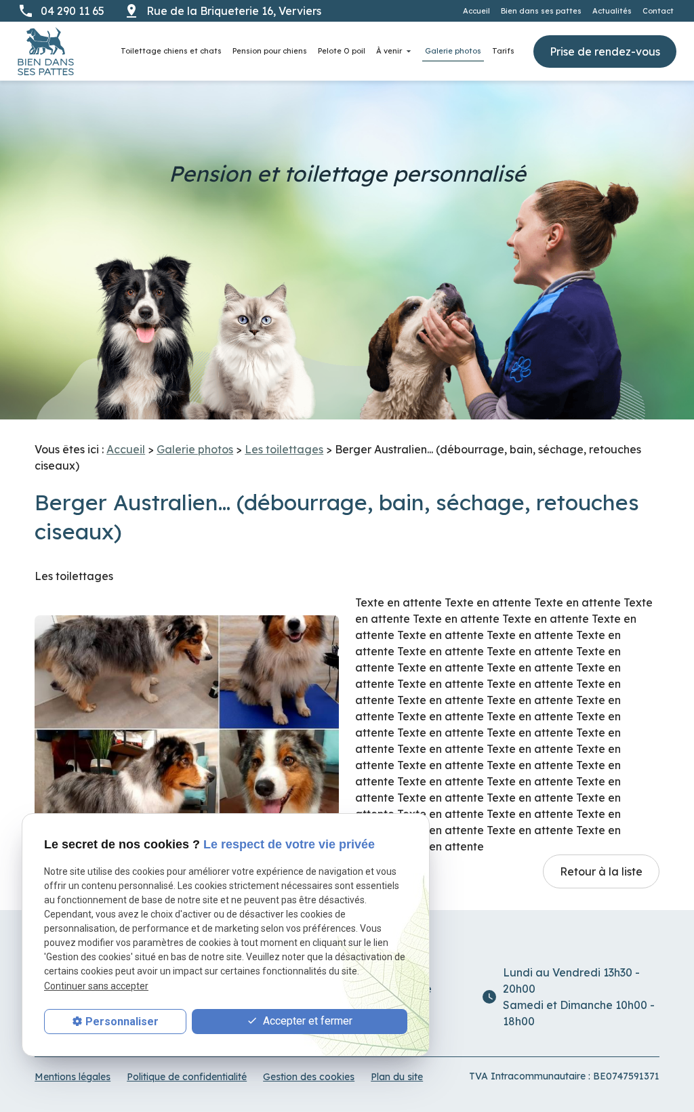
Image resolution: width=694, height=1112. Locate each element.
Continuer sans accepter (96, 986)
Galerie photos (453, 51)
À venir (389, 51)
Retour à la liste (601, 871)
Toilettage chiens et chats (171, 51)
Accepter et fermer (306, 1020)
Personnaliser (122, 1021)
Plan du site (397, 1077)
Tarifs (503, 51)
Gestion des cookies (308, 1077)
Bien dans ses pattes (541, 11)
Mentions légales (72, 1077)
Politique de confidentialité (187, 1077)
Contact (658, 11)
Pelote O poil (341, 51)
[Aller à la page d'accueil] (46, 51)
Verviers (235, 11)
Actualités (612, 11)
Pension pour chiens (269, 51)
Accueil (476, 11)
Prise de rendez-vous (605, 51)
